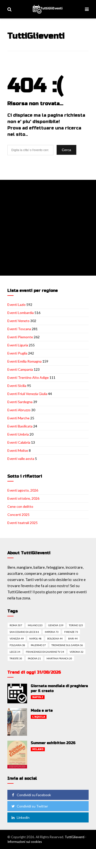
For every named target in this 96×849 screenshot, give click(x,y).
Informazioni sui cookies (24, 842)
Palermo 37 (38, 645)
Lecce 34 (15, 651)
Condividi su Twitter (32, 806)
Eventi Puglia (17, 353)
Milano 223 (35, 625)
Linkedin (23, 817)
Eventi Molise (17, 450)
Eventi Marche (18, 418)
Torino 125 (76, 625)
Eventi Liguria (17, 345)
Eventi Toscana (19, 329)
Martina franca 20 (59, 658)
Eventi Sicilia (16, 385)
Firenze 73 (71, 631)
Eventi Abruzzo (19, 410)
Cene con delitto (20, 506)
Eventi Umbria (18, 434)
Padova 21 (34, 658)
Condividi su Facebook (34, 795)
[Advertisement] (48, 228)
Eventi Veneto (18, 321)
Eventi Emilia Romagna (24, 361)
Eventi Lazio (16, 304)
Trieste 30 (16, 658)
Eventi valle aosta (20, 458)
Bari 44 (73, 638)
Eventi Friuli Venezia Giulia (27, 394)
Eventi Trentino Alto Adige (28, 377)
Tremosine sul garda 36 (67, 645)
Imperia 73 (52, 631)
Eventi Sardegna (19, 402)
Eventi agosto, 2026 (22, 490)
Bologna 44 (55, 638)
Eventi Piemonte (20, 337)
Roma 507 (16, 625)
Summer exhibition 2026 (53, 743)
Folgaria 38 (17, 645)
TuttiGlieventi (74, 837)
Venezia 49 (17, 638)
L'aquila (38, 716)
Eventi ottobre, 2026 (23, 498)
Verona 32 (76, 651)
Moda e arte (42, 710)
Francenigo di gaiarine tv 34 (45, 651)
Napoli (37, 697)
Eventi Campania (20, 369)
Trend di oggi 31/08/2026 (34, 672)
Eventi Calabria (18, 442)
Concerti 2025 (18, 514)
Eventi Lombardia (20, 313)
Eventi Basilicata (19, 426)
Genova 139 (55, 625)
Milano (37, 749)
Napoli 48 (35, 638)
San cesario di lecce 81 (24, 631)
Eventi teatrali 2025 (22, 523)
